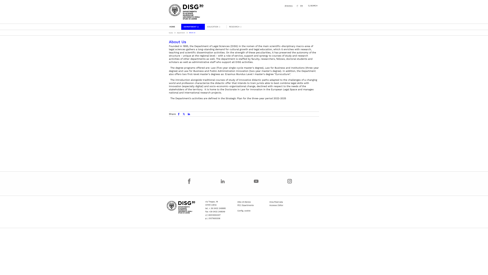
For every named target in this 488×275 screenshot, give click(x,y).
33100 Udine (211, 205)
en (301, 6)
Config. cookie (243, 211)
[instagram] (290, 183)
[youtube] (256, 183)
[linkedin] (223, 183)
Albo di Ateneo (244, 202)
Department (190, 27)
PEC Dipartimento (245, 205)
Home (172, 27)
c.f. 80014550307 (212, 215)
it (297, 6)
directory (289, 6)
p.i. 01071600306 (212, 218)
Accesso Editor (276, 205)
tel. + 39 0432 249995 (215, 208)
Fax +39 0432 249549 (215, 211)
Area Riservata (276, 202)
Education (212, 27)
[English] (186, 11)
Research (234, 27)
